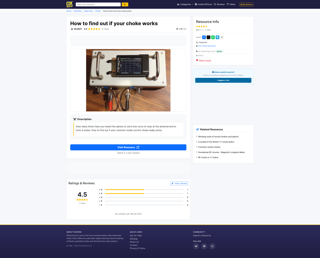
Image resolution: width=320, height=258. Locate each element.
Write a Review (180, 183)
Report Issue (204, 60)
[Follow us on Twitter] (196, 246)
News (232, 4)
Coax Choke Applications (207, 46)
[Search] (125, 4)
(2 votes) (105, 29)
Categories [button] (185, 4)
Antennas (78, 11)
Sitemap (134, 238)
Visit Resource (127, 147)
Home (68, 11)
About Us (134, 242)
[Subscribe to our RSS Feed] (212, 246)
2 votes (208, 30)
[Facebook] (204, 37)
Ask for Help (136, 235)
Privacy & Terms (137, 248)
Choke (97, 11)
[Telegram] (217, 37)
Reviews (220, 4)
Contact (134, 245)
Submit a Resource (202, 235)
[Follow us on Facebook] (204, 246)
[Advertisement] (128, 40)
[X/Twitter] (208, 37)
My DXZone (247, 4)
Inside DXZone (204, 4)
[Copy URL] (222, 37)
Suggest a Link (223, 80)
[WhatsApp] (213, 37)
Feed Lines (88, 11)
